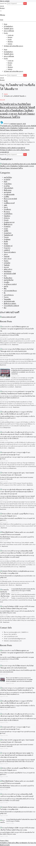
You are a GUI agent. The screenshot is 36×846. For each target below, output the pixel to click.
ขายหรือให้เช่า (8, 214)
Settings (10, 44)
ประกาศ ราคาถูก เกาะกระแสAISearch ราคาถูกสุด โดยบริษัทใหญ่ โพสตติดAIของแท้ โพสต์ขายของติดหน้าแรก (17, 397)
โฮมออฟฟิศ (7, 299)
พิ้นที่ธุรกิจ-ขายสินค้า (10, 303)
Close (1, 19)
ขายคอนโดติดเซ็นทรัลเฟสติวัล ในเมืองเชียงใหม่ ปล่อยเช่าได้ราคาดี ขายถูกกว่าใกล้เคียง (23, 589)
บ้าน (5, 276)
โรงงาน (6, 297)
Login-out (10, 35)
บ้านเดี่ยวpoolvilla (9, 194)
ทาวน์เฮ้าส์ (7, 179)
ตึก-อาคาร (7, 211)
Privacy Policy (4, 840)
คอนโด (6, 286)
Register (2, 8)
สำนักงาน (7, 218)
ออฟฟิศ (6, 231)
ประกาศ (2, 99)
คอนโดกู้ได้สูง (8, 177)
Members (10, 41)
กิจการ (6, 207)
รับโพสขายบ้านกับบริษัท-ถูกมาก (13, 46)
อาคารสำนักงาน (9, 295)
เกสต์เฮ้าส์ (7, 250)
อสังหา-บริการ (8, 269)
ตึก (4, 293)
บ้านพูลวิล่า (7, 226)
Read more (15, 344)
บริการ (6, 254)
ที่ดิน (5, 288)
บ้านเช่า (6, 220)
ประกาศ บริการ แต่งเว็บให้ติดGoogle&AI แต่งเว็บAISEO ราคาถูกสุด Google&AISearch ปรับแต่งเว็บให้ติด (17, 334)
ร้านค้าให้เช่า (8, 184)
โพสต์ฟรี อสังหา (9, 28)
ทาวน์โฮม (7, 186)
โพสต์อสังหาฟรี (8, 235)
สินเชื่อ (6, 241)
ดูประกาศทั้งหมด (9, 31)
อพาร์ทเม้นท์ (7, 192)
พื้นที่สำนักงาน (8, 224)
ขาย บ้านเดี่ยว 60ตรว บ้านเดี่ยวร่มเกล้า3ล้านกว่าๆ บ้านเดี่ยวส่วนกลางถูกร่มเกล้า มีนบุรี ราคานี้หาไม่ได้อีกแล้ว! (18, 437)
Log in (2, 6)
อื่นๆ (5, 308)
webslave (13, 124)
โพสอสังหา (7, 216)
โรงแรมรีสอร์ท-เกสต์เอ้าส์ (11, 306)
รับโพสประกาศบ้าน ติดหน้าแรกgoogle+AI (12, 148)
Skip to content (4, 1)
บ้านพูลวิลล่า (7, 233)
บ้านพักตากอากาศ (9, 222)
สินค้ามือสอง (7, 271)
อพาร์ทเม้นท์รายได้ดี (10, 273)
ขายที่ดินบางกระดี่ (9, 203)
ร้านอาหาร (7, 248)
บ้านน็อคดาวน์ (8, 246)
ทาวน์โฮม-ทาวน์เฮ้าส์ (10, 284)
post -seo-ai (7, 258)
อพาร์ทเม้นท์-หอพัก (9, 301)
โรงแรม (6, 237)
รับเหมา (6, 261)
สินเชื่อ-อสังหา (8, 278)
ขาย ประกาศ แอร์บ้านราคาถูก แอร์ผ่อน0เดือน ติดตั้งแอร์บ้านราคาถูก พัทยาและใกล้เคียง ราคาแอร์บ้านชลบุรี (17, 556)
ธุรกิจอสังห (7, 263)
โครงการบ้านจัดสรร (10, 252)
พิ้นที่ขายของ (7, 190)
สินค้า (5, 181)
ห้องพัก (6, 201)
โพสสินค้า (7, 265)
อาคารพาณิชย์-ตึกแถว (10, 291)
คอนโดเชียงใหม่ (8, 280)
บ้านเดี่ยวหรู (7, 209)
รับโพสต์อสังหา (8, 26)
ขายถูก (6, 229)
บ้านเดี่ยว (6, 282)
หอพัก (5, 205)
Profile (6, 33)
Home (5, 24)
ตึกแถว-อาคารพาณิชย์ (10, 199)
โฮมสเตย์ (6, 256)
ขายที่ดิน (6, 196)
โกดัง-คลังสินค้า (8, 188)
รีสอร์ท (6, 244)
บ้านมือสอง (7, 239)
